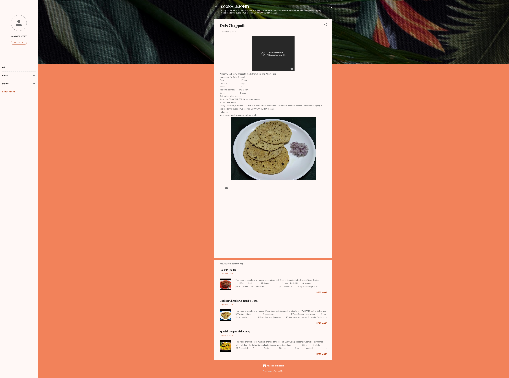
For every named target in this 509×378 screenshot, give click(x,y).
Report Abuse (8, 91)
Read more (322, 292)
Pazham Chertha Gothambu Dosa (239, 300)
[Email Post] (226, 189)
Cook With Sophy (19, 36)
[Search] (330, 7)
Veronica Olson (279, 371)
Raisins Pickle (228, 269)
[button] (325, 25)
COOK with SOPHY (235, 6)
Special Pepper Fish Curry (235, 331)
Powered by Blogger (275, 366)
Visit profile (19, 43)
